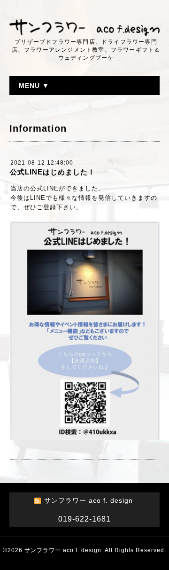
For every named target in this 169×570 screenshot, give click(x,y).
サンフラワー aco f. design (62, 550)
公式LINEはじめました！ (52, 172)
